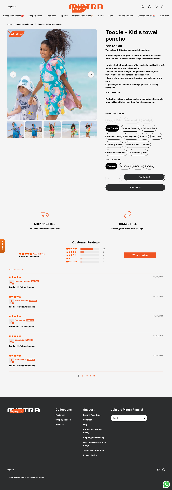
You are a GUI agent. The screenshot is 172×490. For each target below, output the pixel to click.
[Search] (143, 6)
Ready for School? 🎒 (13, 16)
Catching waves (114, 144)
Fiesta (145, 136)
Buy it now (135, 187)
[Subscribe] (144, 418)
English (10, 469)
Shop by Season (125, 16)
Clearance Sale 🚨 (146, 16)
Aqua (110, 121)
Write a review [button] (140, 255)
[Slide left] (13, 74)
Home (101, 16)
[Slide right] (91, 74)
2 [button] (82, 376)
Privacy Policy (90, 455)
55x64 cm (138, 166)
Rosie (119, 121)
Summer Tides (114, 136)
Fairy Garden (149, 128)
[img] (15, 277)
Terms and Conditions (93, 450)
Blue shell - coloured (116, 152)
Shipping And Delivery (93, 437)
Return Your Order (92, 415)
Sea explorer (131, 136)
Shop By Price (35, 16)
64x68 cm (124, 166)
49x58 (150, 166)
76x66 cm (111, 166)
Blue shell (147, 121)
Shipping (123, 50)
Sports (64, 16)
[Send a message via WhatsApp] (166, 484)
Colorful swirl (132, 121)
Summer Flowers (130, 128)
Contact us (88, 420)
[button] (12, 7)
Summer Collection (25, 24)
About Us (164, 16)
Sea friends (112, 128)
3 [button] (87, 376)
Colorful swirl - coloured (138, 144)
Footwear (51, 16)
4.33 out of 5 (39, 254)
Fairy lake (156, 136)
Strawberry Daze (138, 152)
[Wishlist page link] (156, 6)
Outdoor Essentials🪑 (82, 16)
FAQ (85, 424)
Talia (110, 16)
